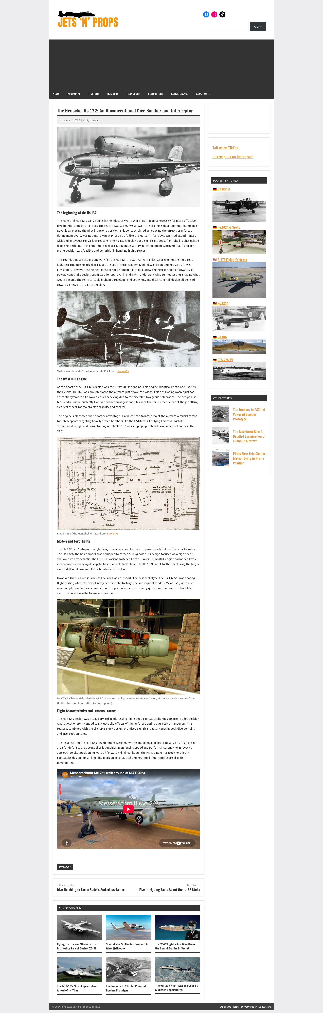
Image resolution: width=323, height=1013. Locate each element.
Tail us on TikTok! (225, 147)
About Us (201, 94)
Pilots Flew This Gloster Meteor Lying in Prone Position (249, 458)
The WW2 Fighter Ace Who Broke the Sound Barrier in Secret (175, 946)
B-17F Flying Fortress (232, 259)
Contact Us (264, 1006)
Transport (133, 94)
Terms (236, 1006)
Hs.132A (223, 303)
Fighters (93, 94)
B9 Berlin (224, 189)
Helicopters (155, 94)
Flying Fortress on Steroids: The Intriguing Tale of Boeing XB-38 (77, 946)
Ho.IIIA (222, 337)
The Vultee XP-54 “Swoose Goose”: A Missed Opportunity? (176, 987)
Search (258, 26)
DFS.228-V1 (225, 359)
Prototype (73, 94)
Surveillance (179, 94)
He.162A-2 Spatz (229, 227)
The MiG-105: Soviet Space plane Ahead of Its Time (77, 988)
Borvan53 (123, 371)
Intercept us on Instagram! (232, 156)
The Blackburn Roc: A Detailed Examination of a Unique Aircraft (249, 436)
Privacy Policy (249, 1006)
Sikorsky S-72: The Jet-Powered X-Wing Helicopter (127, 946)
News (56, 94)
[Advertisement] (161, 63)
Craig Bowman (91, 120)
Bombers (112, 94)
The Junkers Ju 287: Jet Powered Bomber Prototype (126, 988)
